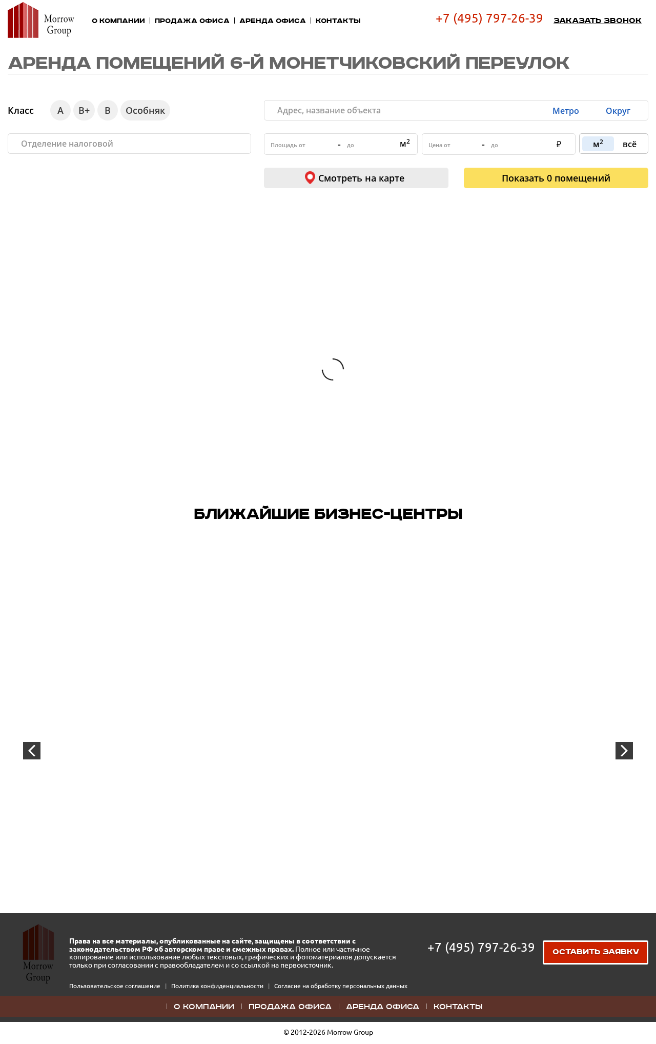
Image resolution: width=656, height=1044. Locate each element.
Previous (31, 750)
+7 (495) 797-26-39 (489, 18)
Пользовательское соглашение (115, 985)
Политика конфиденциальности (218, 985)
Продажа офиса (192, 21)
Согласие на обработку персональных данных (340, 985)
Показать (556, 178)
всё (630, 144)
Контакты (338, 21)
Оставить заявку (595, 952)
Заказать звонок (598, 21)
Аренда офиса (272, 21)
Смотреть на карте (361, 178)
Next (624, 750)
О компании (118, 21)
